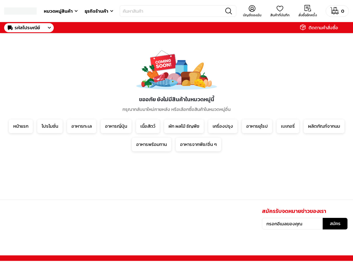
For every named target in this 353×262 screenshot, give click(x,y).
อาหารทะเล (81, 126)
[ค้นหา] (228, 11)
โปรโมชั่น (50, 126)
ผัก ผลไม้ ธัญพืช (184, 126)
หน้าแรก (20, 126)
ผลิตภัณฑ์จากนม (324, 126)
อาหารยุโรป (257, 126)
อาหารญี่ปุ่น (116, 126)
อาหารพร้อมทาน (151, 144)
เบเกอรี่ (288, 126)
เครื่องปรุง (223, 126)
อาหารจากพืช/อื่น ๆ (198, 144)
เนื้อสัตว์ (147, 126)
